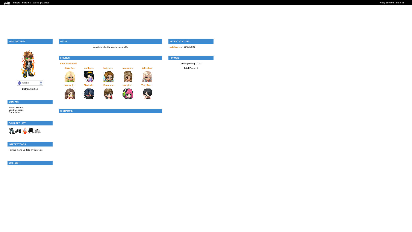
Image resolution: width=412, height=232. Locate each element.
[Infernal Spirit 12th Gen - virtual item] (24, 133)
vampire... (128, 85)
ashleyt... (89, 68)
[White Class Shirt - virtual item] (37, 133)
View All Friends (68, 63)
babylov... (108, 68)
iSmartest (108, 85)
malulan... (128, 68)
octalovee (175, 47)
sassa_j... (70, 85)
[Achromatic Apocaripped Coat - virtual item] (31, 133)
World (36, 2)
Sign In (400, 2)
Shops (16, 2)
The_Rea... (147, 85)
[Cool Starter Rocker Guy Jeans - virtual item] (12, 133)
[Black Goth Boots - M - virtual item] (18, 133)
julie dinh (147, 68)
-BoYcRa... (69, 68)
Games (45, 2)
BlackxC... (89, 85)
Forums (26, 2)
